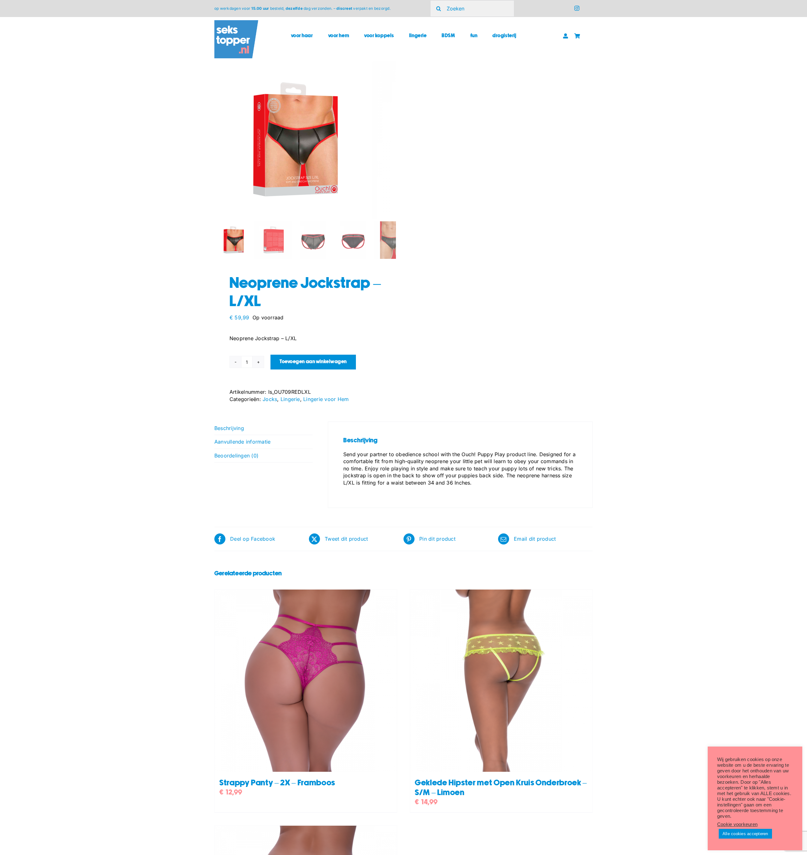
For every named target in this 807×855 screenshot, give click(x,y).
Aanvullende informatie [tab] (242, 442)
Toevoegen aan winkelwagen (313, 361)
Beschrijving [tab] (229, 428)
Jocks (270, 399)
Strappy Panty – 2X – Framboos (277, 783)
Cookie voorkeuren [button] (737, 824)
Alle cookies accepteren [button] (745, 833)
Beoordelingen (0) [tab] (236, 455)
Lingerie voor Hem (326, 399)
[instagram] (576, 8)
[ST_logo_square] (236, 23)
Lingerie (290, 399)
